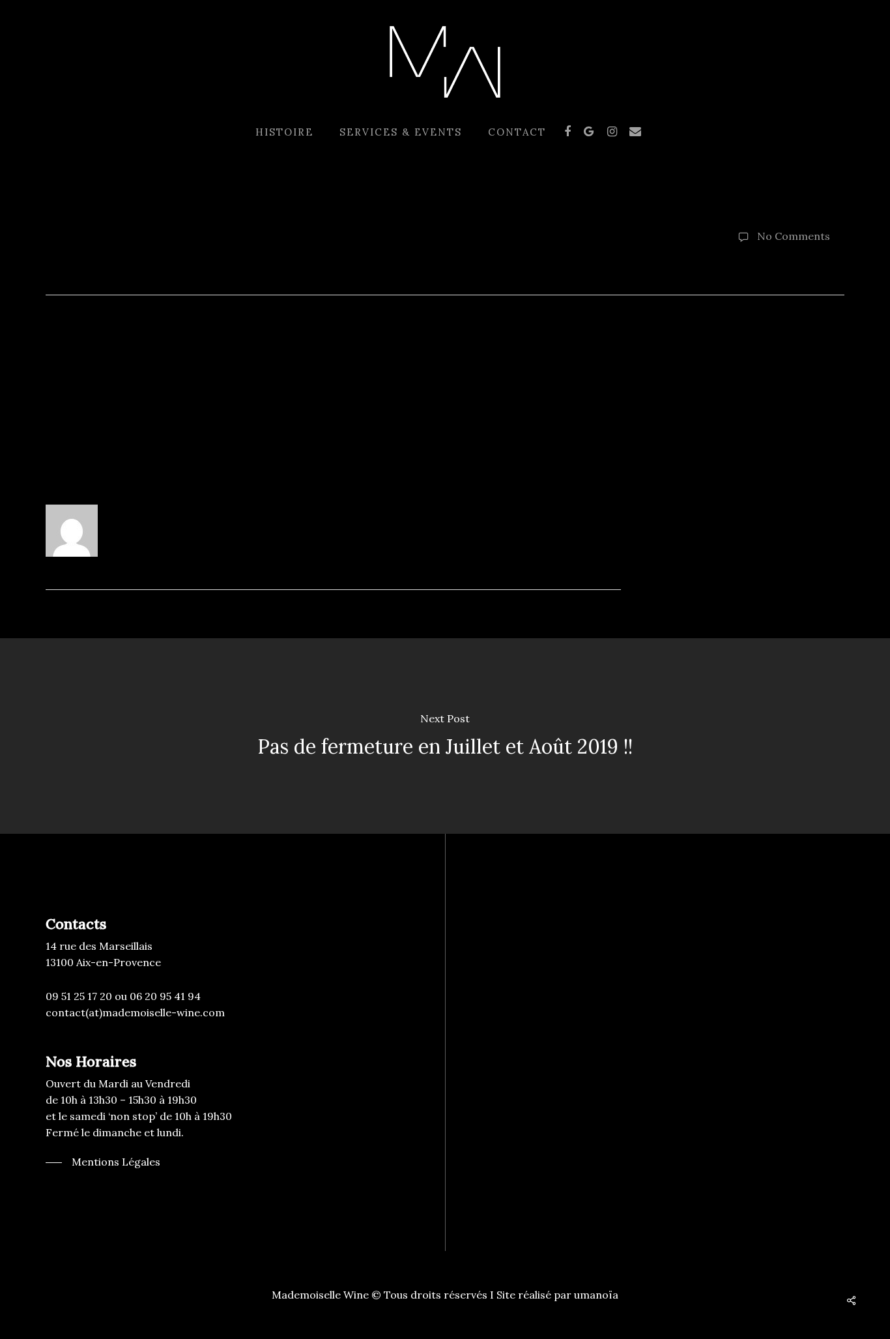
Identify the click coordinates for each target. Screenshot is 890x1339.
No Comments (792, 236)
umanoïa (596, 1294)
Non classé (284, 254)
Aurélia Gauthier (100, 254)
